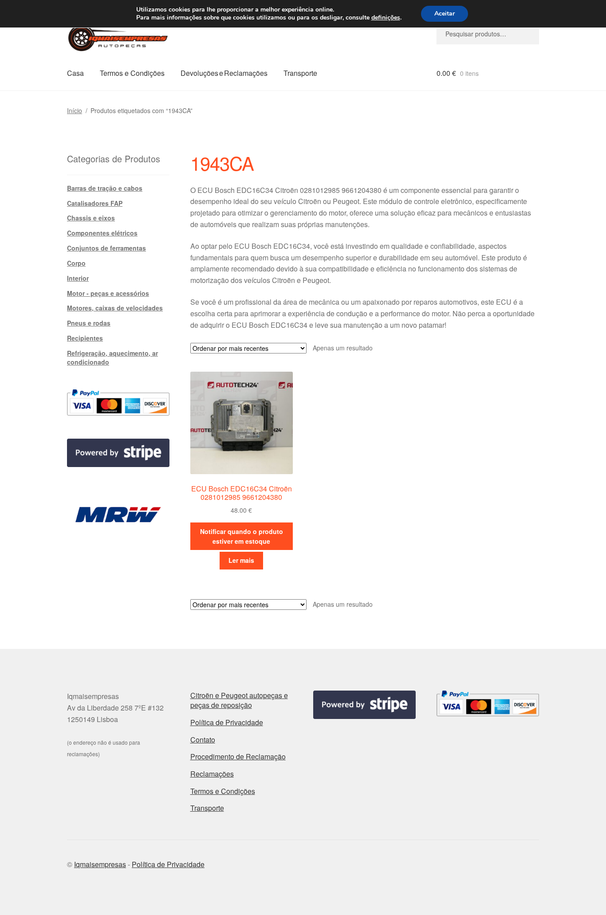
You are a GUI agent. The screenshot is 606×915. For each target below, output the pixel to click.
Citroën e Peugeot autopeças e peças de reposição (239, 700)
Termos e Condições (132, 73)
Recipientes (85, 338)
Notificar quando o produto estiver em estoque (241, 536)
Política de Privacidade (226, 722)
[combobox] (488, 33)
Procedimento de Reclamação (238, 756)
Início (74, 110)
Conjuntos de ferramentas (106, 247)
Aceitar (444, 13)
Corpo (76, 263)
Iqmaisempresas (100, 864)
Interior (78, 278)
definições (385, 18)
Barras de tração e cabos (104, 188)
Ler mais (241, 560)
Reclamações (212, 774)
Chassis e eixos (91, 217)
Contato (202, 739)
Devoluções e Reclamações (224, 73)
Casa (75, 73)
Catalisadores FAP (94, 203)
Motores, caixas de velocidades (115, 307)
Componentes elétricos (102, 232)
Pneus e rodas (88, 322)
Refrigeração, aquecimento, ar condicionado (112, 357)
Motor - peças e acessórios (108, 293)
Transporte (300, 73)
